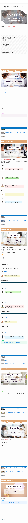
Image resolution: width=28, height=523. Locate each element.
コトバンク (5, 302)
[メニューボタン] (1, 1)
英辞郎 (5, 445)
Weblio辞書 (5, 271)
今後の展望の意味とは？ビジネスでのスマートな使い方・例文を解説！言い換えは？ (15, 363)
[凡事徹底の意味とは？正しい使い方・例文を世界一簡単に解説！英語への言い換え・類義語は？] (3, 413)
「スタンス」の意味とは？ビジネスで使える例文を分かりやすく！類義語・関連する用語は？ (13, 342)
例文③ (5, 41)
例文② (5, 40)
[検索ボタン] (26, 1)
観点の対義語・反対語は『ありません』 (8, 52)
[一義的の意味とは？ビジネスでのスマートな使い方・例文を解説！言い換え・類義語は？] (3, 357)
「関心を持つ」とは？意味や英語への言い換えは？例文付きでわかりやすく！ (11, 502)
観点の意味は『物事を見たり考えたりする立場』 (9, 37)
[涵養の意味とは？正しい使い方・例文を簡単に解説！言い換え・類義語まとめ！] (3, 130)
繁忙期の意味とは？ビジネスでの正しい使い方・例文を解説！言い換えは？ (14, 408)
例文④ (5, 42)
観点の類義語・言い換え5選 (6, 44)
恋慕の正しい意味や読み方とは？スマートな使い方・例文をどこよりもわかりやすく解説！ (15, 136)
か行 (4, 519)
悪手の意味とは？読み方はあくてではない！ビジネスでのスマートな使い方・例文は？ (15, 132)
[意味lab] (14, 1)
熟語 (2, 519)
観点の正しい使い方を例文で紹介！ (7, 38)
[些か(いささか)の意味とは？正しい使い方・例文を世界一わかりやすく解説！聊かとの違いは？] (3, 221)
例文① (5, 39)
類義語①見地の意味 (7, 45)
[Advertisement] (14, 61)
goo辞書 (5, 92)
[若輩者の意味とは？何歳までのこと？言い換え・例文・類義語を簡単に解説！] (3, 472)
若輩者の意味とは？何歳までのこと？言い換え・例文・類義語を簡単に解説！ (14, 471)
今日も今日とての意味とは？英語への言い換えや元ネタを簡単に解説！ (13, 216)
